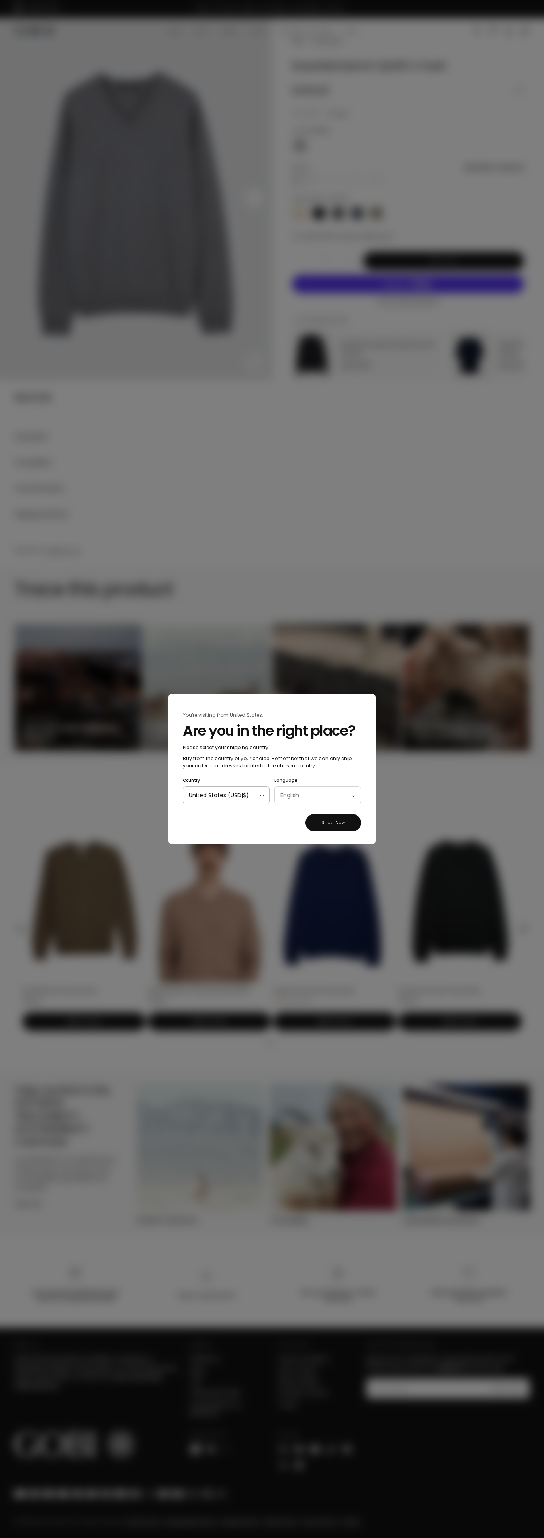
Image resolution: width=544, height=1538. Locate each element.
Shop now (333, 822)
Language (285, 780)
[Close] (364, 705)
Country (191, 780)
